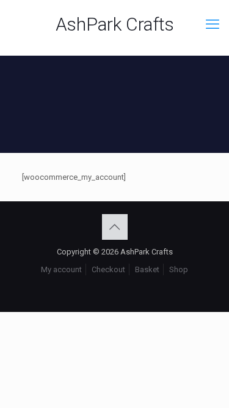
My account (61, 269)
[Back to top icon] (115, 227)
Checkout (108, 269)
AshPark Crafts (115, 24)
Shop (178, 269)
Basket (147, 269)
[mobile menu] (212, 24)
